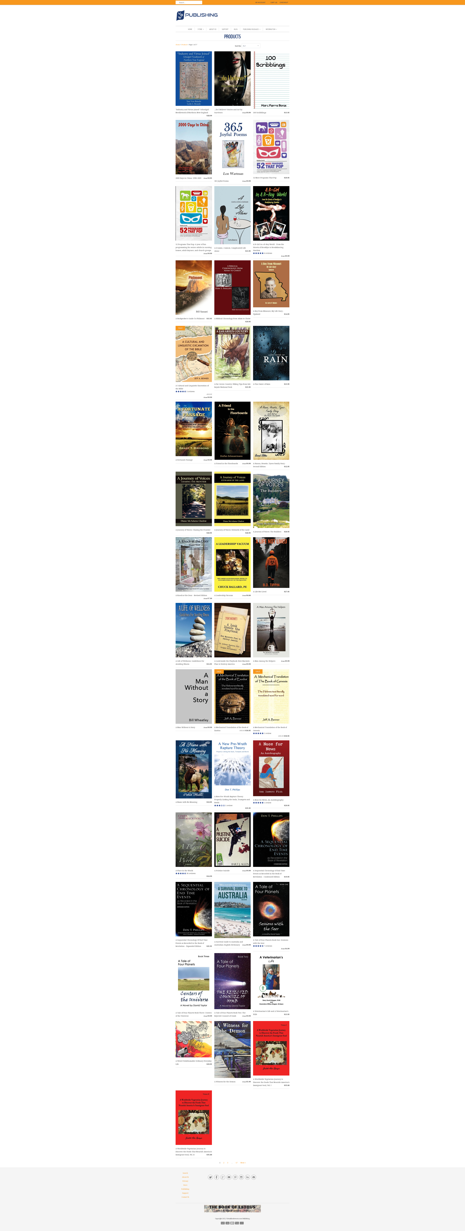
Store (201, 29)
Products (232, 36)
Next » (243, 1163)
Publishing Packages (251, 29)
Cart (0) (274, 2)
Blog (236, 29)
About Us (212, 29)
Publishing (185, 1189)
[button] (258, 253)
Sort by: (238, 46)
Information (271, 29)
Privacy (185, 1181)
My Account (261, 2)
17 (237, 1163)
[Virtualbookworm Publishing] (232, 15)
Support (225, 29)
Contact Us (185, 1197)
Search (185, 1173)
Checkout (284, 2)
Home (190, 29)
